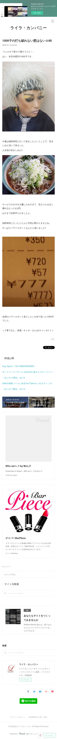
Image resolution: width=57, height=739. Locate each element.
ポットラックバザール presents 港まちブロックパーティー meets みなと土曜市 (28, 371)
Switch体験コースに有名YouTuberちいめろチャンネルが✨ (28, 383)
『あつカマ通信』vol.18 (13, 388)
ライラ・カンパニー (28, 27)
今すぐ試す (37, 13)
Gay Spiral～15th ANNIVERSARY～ (19, 366)
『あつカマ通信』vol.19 (13, 377)
